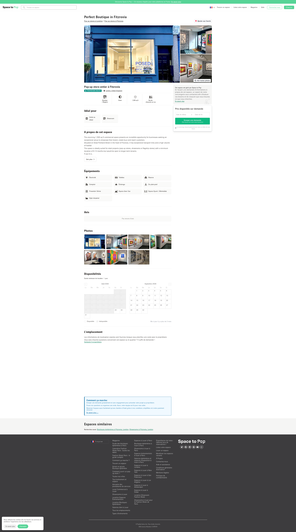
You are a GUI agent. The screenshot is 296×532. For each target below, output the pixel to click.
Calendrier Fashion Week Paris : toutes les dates (121, 450)
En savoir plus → (92, 413)
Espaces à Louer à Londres (141, 466)
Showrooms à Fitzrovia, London (141, 429)
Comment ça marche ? (121, 460)
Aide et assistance (163, 465)
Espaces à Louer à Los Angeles (142, 481)
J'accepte (23, 526)
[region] (127, 373)
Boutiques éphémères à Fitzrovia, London (112, 429)
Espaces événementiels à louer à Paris (143, 454)
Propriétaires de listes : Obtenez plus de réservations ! (164, 442)
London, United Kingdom (114, 91)
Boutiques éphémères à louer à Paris (143, 444)
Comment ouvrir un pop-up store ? (121, 472)
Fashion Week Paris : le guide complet (121, 456)
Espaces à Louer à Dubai (141, 491)
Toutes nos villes (118, 476)
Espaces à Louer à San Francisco (142, 476)
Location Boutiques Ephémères (119, 503)
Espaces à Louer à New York (143, 471)
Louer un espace (162, 450)
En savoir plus (10, 526)
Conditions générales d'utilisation (164, 469)
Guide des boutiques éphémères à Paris (120, 444)
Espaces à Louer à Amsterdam (141, 486)
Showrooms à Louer (119, 494)
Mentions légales (162, 473)
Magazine (116, 440)
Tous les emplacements (121, 510)
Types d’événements (120, 513)
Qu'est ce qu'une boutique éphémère (119, 467)
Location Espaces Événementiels (119, 498)
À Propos (159, 458)
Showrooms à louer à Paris (142, 449)
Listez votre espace (163, 447)
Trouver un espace (119, 463)
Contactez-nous (162, 461)
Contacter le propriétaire (93, 342)
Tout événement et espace (119, 480)
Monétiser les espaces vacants (164, 454)
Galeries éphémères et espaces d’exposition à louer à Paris (142, 460)
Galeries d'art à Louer (120, 507)
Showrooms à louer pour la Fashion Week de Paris (143, 502)
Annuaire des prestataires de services (121, 485)
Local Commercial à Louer (119, 490)
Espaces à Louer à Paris (143, 440)
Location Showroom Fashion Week (141, 496)
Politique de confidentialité (161, 477)
